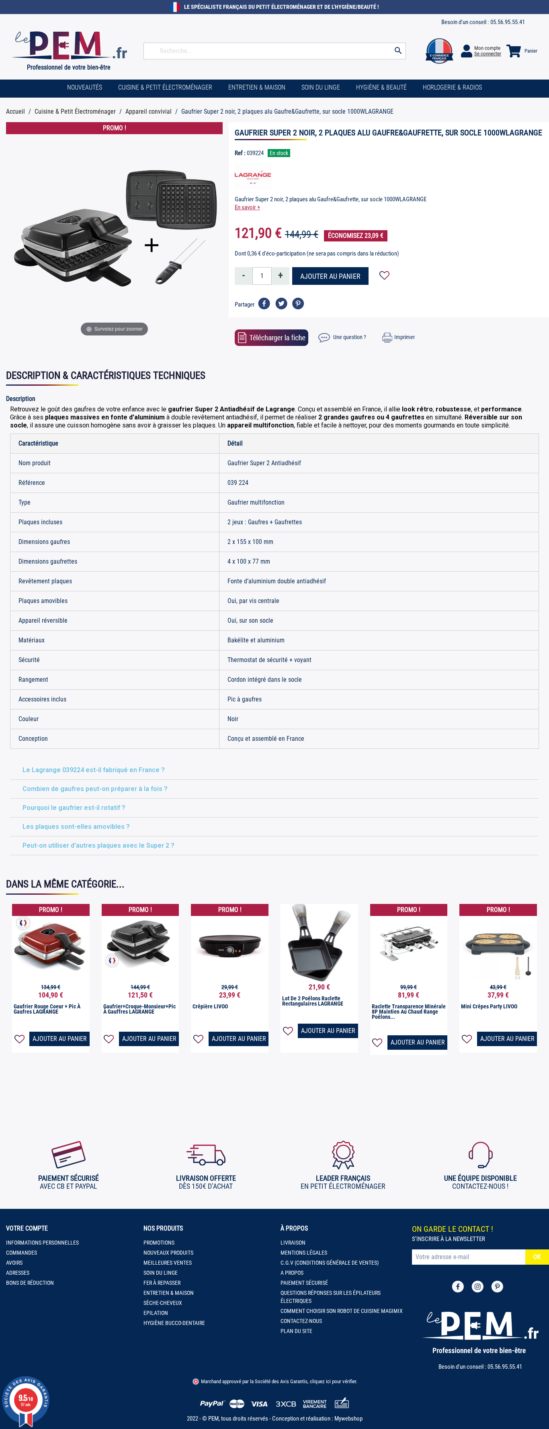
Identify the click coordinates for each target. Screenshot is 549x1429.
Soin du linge (160, 1273)
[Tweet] (281, 303)
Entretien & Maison (168, 1293)
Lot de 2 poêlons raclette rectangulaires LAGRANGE (312, 1001)
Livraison (293, 1242)
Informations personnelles (42, 1242)
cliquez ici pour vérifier (333, 1381)
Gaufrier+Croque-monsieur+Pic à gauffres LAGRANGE (139, 1009)
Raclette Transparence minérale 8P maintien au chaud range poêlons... (409, 1011)
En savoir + (247, 207)
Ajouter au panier (330, 276)
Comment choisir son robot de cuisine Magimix (342, 1311)
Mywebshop (348, 1418)
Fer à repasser (161, 1283)
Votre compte (27, 1228)
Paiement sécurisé (304, 1283)
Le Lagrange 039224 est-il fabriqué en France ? (94, 770)
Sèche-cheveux (162, 1303)
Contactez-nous (301, 1321)
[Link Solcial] (458, 1286)
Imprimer (404, 337)
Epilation (155, 1313)
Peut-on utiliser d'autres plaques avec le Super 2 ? (98, 845)
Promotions (158, 1242)
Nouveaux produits (168, 1252)
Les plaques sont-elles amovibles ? (76, 826)
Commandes (21, 1252)
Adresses (17, 1273)
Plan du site (296, 1331)
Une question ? (349, 337)
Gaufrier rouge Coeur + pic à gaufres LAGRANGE (47, 1009)
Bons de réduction (30, 1283)
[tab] (274, 770)
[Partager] (264, 303)
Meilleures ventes (167, 1262)
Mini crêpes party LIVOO (489, 1006)
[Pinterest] (298, 303)
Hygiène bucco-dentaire (174, 1323)
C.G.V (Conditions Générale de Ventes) (330, 1262)
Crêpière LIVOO (210, 1006)
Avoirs (14, 1262)
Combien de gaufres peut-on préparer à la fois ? (95, 789)
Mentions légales (304, 1252)
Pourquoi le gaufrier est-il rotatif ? (74, 808)
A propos (292, 1273)
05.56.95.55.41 (507, 22)
